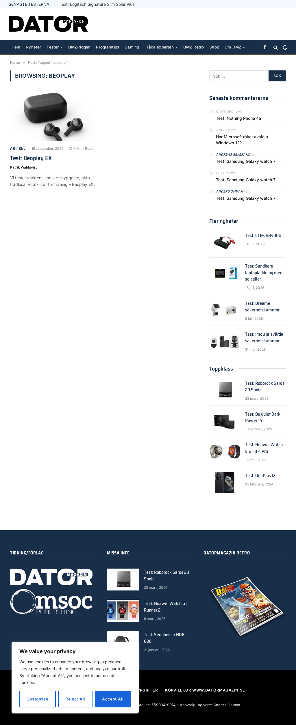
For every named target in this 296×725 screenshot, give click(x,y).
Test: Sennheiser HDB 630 (164, 638)
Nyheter (33, 47)
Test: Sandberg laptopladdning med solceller (263, 273)
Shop (214, 47)
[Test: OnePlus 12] (224, 482)
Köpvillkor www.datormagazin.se (205, 690)
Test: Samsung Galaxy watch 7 (245, 161)
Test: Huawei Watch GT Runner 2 (165, 607)
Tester (53, 47)
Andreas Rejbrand (233, 154)
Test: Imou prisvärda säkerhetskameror (264, 337)
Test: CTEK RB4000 (263, 235)
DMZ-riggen (79, 47)
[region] (75, 677)
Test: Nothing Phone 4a (238, 118)
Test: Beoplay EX (31, 158)
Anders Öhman (229, 191)
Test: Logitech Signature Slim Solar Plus (97, 4)
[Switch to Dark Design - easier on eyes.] (284, 47)
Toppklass (221, 368)
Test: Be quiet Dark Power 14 (262, 417)
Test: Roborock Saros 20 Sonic (264, 386)
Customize (37, 698)
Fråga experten (159, 47)
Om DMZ (233, 47)
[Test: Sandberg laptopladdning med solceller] (224, 272)
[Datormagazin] (48, 24)
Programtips (107, 47)
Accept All (112, 698)
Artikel (17, 148)
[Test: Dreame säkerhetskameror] (224, 310)
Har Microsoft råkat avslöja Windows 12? (242, 139)
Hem (16, 47)
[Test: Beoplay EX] (52, 117)
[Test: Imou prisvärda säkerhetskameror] (224, 341)
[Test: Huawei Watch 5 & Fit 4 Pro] (224, 451)
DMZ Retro (193, 47)
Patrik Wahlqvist (23, 167)
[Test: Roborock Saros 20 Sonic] (224, 390)
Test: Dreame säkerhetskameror (262, 306)
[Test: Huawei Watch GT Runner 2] (123, 611)
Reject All (75, 698)
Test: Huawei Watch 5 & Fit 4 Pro (264, 448)
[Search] (275, 47)
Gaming (132, 47)
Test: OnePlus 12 (260, 475)
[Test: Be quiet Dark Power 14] (224, 420)
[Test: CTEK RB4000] (224, 242)
